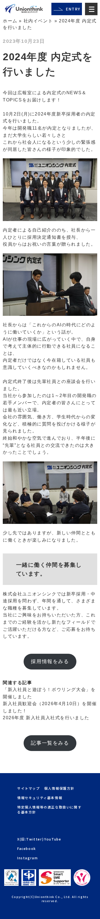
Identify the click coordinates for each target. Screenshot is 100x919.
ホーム (10, 21)
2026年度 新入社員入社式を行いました (46, 717)
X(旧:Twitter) (30, 839)
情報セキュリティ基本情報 (39, 797)
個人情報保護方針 (59, 788)
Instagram (27, 857)
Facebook (26, 848)
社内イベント (38, 21)
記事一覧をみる (50, 743)
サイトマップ (28, 788)
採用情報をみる (50, 661)
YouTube (52, 839)
